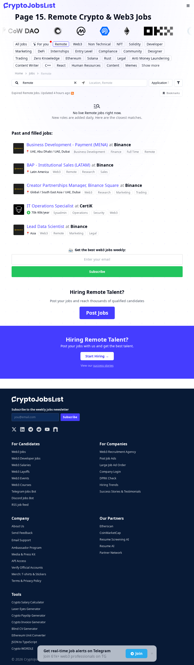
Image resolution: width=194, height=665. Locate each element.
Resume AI (107, 546)
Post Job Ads (108, 458)
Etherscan (106, 526)
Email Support (21, 540)
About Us (18, 526)
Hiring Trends (109, 485)
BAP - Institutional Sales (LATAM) (58, 165)
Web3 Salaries (21, 465)
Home (19, 73)
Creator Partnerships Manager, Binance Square (73, 185)
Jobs (32, 73)
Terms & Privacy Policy (26, 581)
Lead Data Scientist (45, 226)
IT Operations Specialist (50, 206)
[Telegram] (30, 430)
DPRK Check (108, 478)
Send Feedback (22, 533)
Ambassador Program (26, 548)
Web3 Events (20, 478)
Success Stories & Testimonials (120, 491)
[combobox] (160, 83)
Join (138, 653)
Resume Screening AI (114, 539)
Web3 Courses (21, 485)
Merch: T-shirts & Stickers (29, 574)
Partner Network (111, 553)
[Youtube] (47, 430)
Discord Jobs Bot (23, 498)
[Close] (151, 653)
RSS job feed (20, 505)
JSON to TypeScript (24, 642)
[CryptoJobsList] (29, 6)
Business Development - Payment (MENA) (67, 145)
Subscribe (97, 271)
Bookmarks (173, 93)
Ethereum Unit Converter (29, 635)
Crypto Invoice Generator (29, 622)
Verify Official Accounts (27, 568)
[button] (97, 148)
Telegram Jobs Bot (24, 491)
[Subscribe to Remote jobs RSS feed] (72, 93)
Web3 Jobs (19, 452)
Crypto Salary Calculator (28, 602)
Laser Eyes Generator (26, 609)
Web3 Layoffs (21, 472)
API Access (19, 561)
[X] (14, 430)
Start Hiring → (97, 356)
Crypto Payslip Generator (28, 616)
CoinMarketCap (110, 533)
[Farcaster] (55, 430)
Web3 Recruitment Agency (118, 452)
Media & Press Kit (23, 554)
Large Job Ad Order (113, 465)
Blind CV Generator (25, 629)
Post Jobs (97, 312)
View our (97, 366)
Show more (150, 65)
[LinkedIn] (22, 430)
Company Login (110, 472)
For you (43, 44)
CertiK (86, 206)
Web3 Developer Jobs (26, 458)
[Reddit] (38, 430)
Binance (122, 145)
